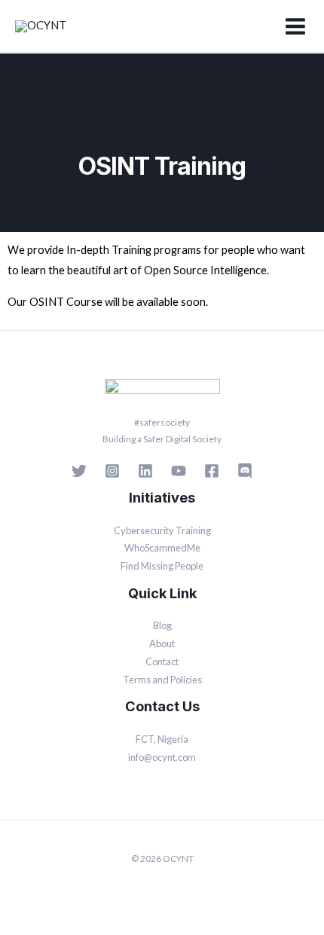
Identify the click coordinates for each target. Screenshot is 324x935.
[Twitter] (79, 470)
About (162, 643)
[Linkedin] (145, 470)
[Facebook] (211, 470)
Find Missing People (162, 566)
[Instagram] (112, 470)
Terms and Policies (162, 680)
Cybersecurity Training (162, 530)
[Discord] (244, 470)
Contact (162, 661)
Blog (162, 625)
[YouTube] (178, 470)
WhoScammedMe (162, 548)
